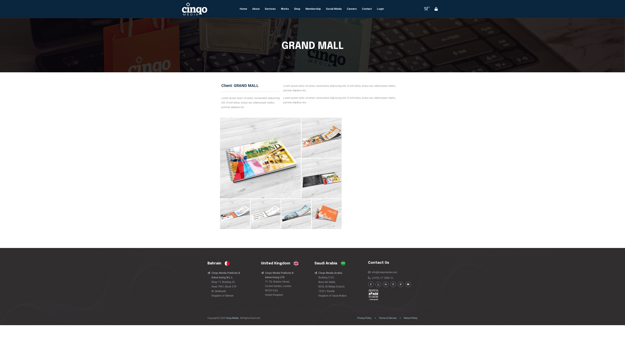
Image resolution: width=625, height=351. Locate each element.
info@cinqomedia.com (384, 272)
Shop (297, 8)
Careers (352, 8)
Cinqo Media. (232, 318)
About (256, 8)
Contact (367, 8)
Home (243, 8)
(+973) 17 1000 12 (382, 278)
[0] (425, 9)
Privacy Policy (364, 318)
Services (270, 8)
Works (285, 8)
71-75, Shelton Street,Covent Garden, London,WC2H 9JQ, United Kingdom (279, 283)
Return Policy (410, 318)
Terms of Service (387, 318)
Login (380, 8)
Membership (313, 8)
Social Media (334, 8)
